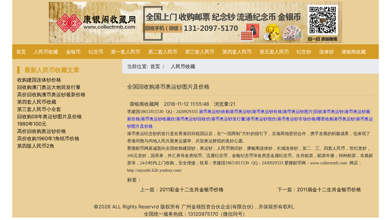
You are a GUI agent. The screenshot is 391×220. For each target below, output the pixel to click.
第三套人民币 (199, 52)
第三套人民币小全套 (39, 109)
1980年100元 (31, 124)
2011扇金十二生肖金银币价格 (329, 189)
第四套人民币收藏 (36, 102)
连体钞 (326, 52)
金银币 (73, 52)
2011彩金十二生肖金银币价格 (191, 189)
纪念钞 (304, 52)
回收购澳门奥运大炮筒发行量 (49, 87)
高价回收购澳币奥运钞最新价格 (51, 94)
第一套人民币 (125, 52)
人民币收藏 (46, 52)
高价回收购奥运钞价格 (41, 131)
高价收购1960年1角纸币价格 (48, 138)
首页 (21, 52)
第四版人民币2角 (35, 146)
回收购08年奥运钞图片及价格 (49, 116)
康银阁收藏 (354, 52)
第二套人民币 (162, 52)
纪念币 (96, 52)
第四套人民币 (237, 52)
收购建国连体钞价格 (39, 80)
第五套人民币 (274, 52)
